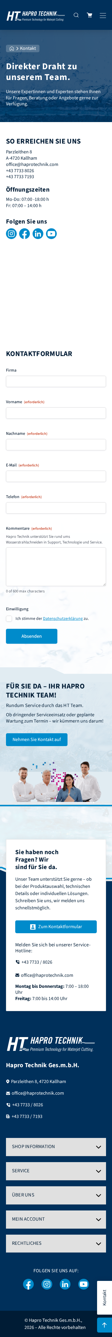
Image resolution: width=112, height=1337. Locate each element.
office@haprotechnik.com (32, 164)
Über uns (23, 1195)
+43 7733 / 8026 (27, 1105)
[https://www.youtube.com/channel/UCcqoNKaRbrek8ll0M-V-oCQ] (83, 1284)
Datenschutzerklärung (63, 619)
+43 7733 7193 (20, 176)
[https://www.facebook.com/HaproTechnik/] (28, 1284)
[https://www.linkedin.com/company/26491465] (65, 1284)
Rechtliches (27, 1243)
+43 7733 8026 (20, 170)
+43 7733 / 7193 (27, 1116)
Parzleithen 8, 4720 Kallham (38, 1081)
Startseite (12, 48)
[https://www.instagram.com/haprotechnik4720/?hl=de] (47, 1284)
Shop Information (33, 1146)
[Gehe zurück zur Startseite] (36, 15)
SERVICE (21, 1170)
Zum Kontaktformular (60, 926)
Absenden (32, 636)
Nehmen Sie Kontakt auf (37, 739)
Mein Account (28, 1219)
